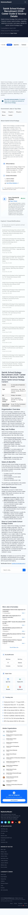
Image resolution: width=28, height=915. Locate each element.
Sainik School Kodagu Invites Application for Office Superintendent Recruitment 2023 (13, 328)
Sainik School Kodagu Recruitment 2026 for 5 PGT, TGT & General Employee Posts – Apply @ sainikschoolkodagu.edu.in (13, 231)
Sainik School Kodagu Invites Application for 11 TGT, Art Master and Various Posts (13, 304)
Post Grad (20, 666)
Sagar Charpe (13, 201)
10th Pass (8, 659)
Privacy (15, 903)
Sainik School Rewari (11, 754)
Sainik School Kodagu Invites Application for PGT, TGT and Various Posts (13, 290)
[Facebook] (2, 822)
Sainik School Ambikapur (12, 765)
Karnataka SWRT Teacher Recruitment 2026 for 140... (14, 622)
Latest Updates (4, 860)
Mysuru (4, 115)
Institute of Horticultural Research (14, 784)
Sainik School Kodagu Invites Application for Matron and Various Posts (13, 297)
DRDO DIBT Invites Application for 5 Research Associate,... (12, 616)
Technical (24, 44)
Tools (2, 885)
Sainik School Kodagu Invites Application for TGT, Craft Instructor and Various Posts (13, 348)
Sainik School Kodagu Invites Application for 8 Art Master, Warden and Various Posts (13, 320)
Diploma (20, 662)
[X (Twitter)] (16, 822)
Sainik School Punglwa (11, 780)
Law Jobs (3, 840)
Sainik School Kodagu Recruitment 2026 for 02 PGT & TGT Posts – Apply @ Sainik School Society (13, 249)
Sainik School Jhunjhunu (12, 742)
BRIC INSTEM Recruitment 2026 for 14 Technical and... (12, 628)
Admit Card (3, 874)
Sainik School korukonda (12, 776)
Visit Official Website (11, 183)
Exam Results (4, 876)
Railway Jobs (4, 851)
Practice (2, 887)
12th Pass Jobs (4, 831)
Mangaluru (19, 112)
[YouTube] (12, 822)
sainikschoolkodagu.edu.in (18, 563)
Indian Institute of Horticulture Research (15, 757)
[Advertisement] (14, 63)
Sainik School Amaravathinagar (13, 773)
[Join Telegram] (5, 822)
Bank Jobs (3, 849)
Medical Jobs (4, 865)
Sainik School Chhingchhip (12, 746)
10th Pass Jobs (4, 828)
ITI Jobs (2, 833)
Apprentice (16, 44)
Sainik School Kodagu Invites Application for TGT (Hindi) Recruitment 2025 (13, 276)
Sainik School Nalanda (11, 750)
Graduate (8, 666)
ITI (8, 662)
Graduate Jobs (4, 842)
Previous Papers (4, 883)
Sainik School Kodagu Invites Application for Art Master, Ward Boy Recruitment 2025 (13, 268)
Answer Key (3, 878)
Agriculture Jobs (4, 858)
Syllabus (3, 881)
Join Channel (14, 800)
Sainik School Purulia (11, 769)
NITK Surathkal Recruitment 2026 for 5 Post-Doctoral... (14, 634)
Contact (25, 903)
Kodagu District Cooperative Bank (14, 734)
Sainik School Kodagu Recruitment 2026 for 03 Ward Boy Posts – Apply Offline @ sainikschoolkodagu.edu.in (13, 240)
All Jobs (9, 44)
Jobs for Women (4, 862)
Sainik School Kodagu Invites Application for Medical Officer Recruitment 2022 (13, 355)
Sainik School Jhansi (11, 738)
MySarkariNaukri (6, 2)
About (11, 903)
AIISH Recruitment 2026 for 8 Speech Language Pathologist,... (12, 640)
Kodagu (4, 112)
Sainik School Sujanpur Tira (13, 761)
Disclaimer (20, 903)
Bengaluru (10, 112)
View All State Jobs (14, 647)
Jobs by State (4, 856)
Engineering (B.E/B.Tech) (6, 837)
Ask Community (4, 890)
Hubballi (10, 115)
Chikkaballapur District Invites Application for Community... (14, 610)
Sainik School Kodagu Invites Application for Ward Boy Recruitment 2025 (13, 283)
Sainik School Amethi (11, 731)
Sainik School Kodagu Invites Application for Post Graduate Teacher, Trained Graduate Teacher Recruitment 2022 (13, 363)
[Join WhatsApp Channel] (9, 822)
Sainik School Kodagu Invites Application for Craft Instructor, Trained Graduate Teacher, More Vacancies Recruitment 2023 (13, 338)
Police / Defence (4, 853)
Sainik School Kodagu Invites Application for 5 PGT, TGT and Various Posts (13, 311)
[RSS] (19, 822)
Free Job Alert (4, 867)
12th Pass (20, 659)
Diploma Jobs (4, 835)
